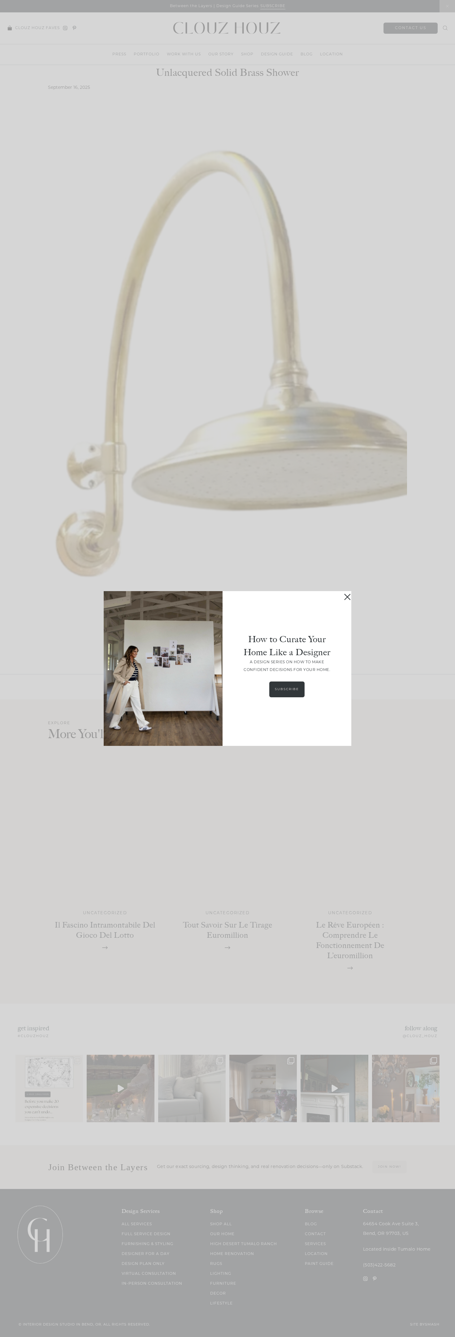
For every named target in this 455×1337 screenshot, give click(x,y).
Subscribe (287, 689)
